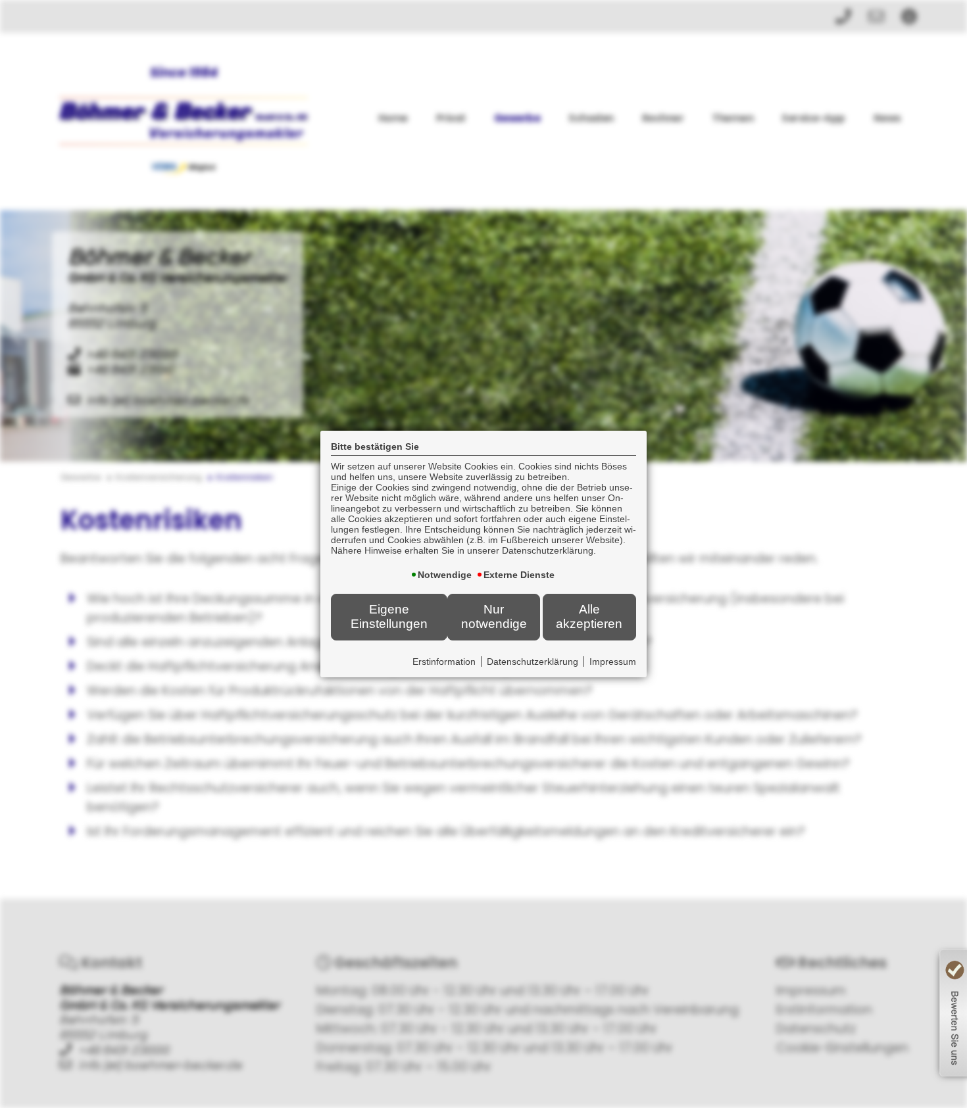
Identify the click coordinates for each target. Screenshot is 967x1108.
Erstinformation (444, 661)
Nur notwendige (494, 616)
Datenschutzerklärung (532, 661)
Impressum (612, 661)
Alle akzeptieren (589, 616)
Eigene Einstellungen (389, 616)
